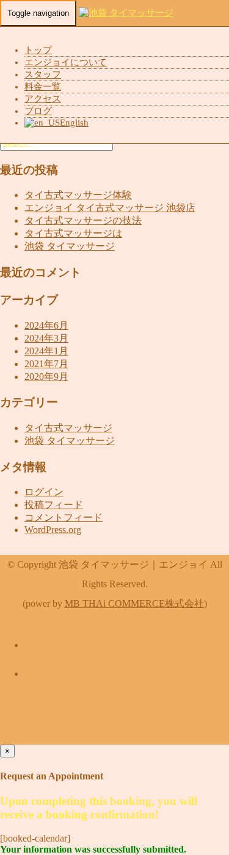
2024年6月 (46, 325)
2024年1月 (46, 351)
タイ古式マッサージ (68, 428)
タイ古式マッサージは (73, 233)
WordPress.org (52, 529)
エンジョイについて (65, 62)
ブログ (38, 111)
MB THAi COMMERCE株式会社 (134, 603)
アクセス (42, 99)
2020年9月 (46, 376)
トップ (38, 50)
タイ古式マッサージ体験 (78, 195)
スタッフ (42, 74)
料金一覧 (42, 86)
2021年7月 (46, 364)
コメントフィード (63, 517)
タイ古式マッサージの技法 (83, 220)
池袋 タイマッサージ (69, 246)
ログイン (44, 492)
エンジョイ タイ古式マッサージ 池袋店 (109, 207)
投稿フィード (53, 504)
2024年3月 (46, 338)
